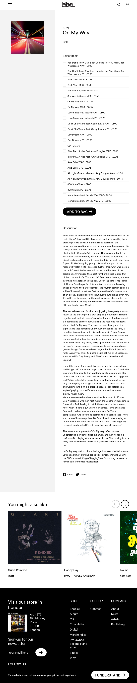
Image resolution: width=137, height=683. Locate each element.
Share (70, 474)
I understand (107, 675)
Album (74, 614)
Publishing (118, 624)
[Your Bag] (127, 5)
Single (74, 652)
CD (72, 619)
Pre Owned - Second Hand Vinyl (78, 643)
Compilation (77, 624)
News (114, 614)
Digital (74, 629)
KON (66, 28)
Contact (95, 608)
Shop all (75, 608)
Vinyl (73, 658)
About (115, 608)
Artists (115, 619)
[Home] (68, 6)
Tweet (84, 474)
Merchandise (78, 634)
